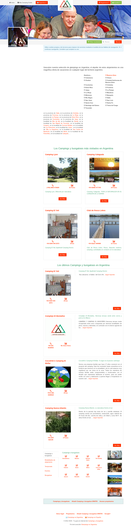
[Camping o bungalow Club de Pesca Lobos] (104, 226)
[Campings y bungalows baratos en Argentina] (77, 456)
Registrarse (104, 2)
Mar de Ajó (56, 121)
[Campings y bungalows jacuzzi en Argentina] (66, 474)
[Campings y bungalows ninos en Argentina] (88, 465)
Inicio (12, 2)
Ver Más (62, 199)
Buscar (118, 42)
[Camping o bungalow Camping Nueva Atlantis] (58, 422)
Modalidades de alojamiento (50, 461)
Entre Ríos (75, 117)
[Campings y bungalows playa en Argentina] (99, 465)
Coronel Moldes (67, 125)
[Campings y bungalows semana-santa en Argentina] (88, 456)
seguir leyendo (110, 274)
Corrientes (56, 119)
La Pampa (55, 117)
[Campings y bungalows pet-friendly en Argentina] (99, 456)
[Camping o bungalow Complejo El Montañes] (58, 330)
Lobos (70, 127)
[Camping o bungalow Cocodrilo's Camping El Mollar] (58, 377)
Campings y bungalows (95, 521)
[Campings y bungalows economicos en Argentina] (66, 456)
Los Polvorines (50, 127)
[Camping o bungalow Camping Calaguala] (104, 170)
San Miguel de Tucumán (60, 123)
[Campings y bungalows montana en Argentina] (77, 474)
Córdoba (75, 113)
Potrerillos (46, 133)
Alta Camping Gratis (25, 2)
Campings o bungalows (49, 454)
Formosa (55, 115)
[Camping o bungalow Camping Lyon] (62, 170)
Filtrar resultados (95, 42)
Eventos (47, 471)
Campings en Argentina (75, 517)
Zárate (76, 121)
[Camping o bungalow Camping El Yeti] (62, 226)
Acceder (116, 2)
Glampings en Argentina (89, 524)
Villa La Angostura (52, 129)
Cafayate (65, 133)
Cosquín (46, 125)
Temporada (48, 466)
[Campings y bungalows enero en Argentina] (77, 465)
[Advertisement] (80, 59)
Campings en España (94, 517)
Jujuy (76, 119)
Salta (57, 113)
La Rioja (75, 115)
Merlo (65, 131)
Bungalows (48, 475)
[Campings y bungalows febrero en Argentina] (66, 465)
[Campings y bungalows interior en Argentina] (88, 474)
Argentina (42, 2)
